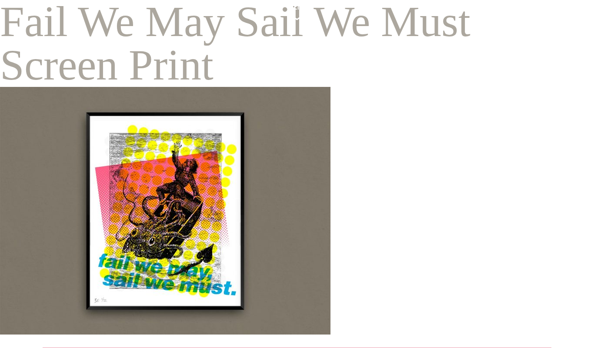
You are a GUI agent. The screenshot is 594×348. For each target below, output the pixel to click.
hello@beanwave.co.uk (111, 207)
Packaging (406, 211)
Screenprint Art (414, 224)
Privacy (57, 302)
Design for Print (415, 172)
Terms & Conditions (91, 302)
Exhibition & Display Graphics (438, 198)
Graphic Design (414, 146)
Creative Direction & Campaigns (442, 185)
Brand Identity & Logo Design (439, 159)
